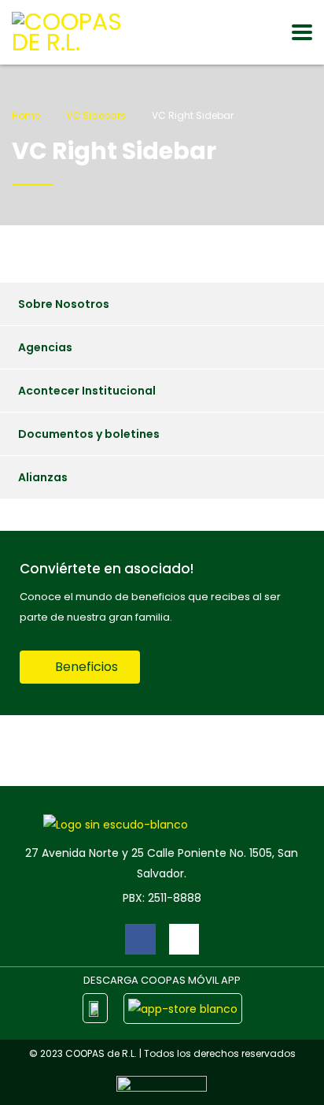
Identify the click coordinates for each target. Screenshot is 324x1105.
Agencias (45, 347)
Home (26, 115)
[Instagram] (184, 939)
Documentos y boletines (89, 434)
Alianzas (43, 477)
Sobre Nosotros (63, 304)
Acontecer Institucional (87, 391)
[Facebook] (140, 939)
